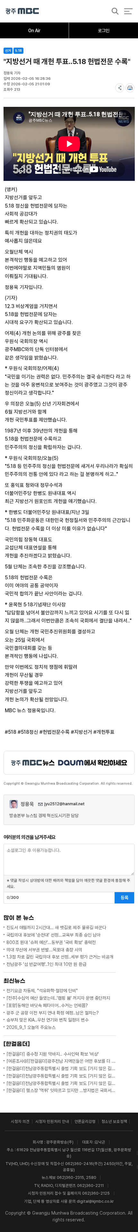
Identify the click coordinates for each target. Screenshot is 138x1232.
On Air (34, 30)
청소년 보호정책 (114, 1121)
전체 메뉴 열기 (128, 11)
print (129, 87)
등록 (124, 897)
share (119, 87)
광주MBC (22, 11)
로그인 (103, 30)
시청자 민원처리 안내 (52, 1121)
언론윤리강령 (85, 1121)
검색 (113, 11)
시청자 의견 (20, 1121)
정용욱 (27, 804)
